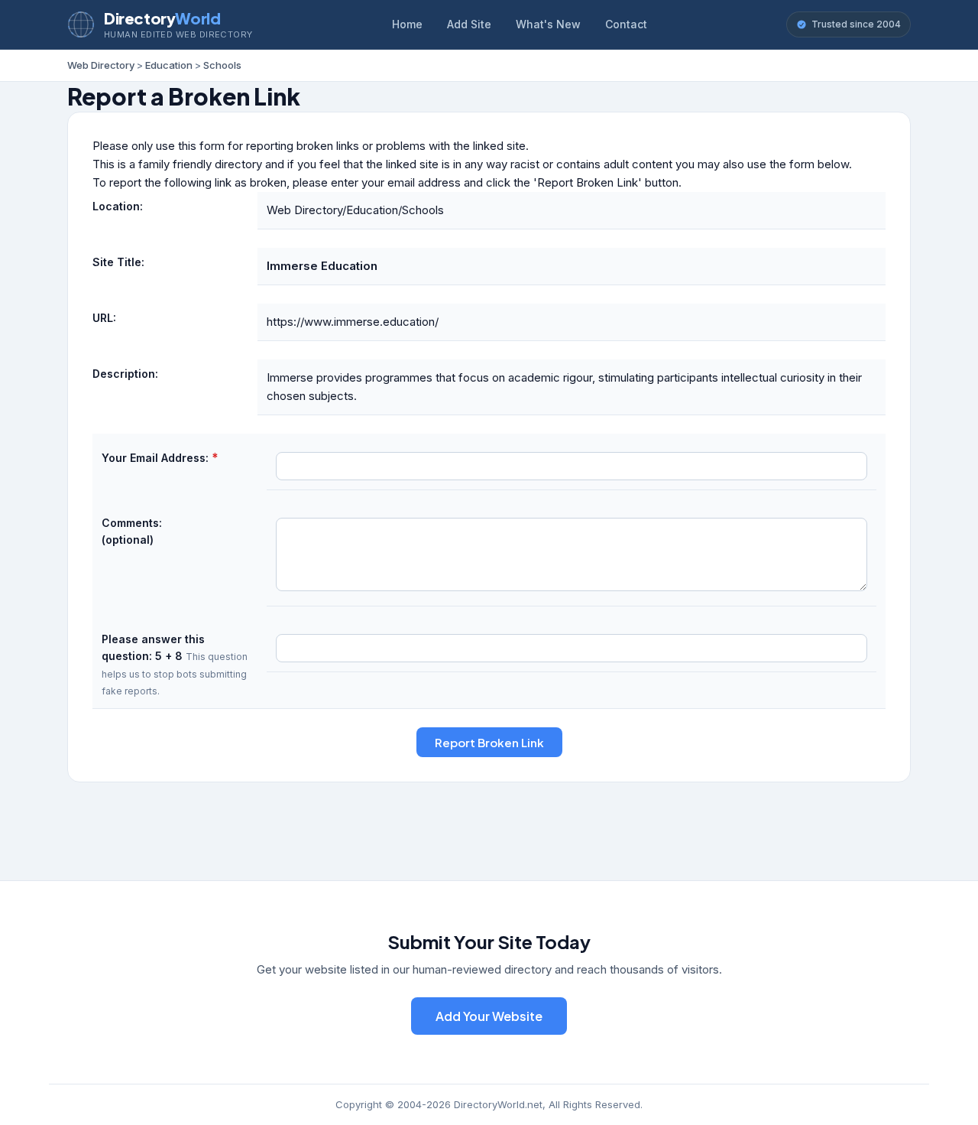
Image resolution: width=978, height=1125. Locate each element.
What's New (548, 24)
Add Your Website (489, 1016)
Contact (626, 24)
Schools (222, 65)
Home (407, 24)
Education (169, 65)
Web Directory (100, 65)
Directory (162, 18)
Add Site (469, 24)
